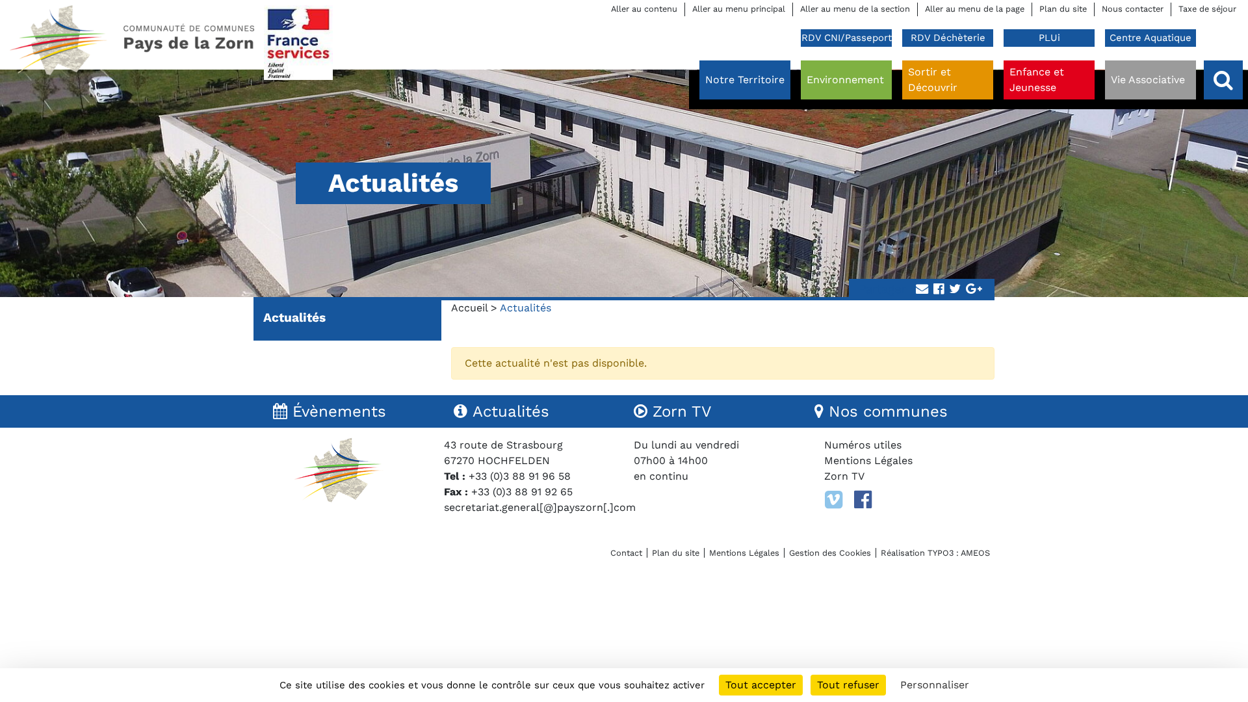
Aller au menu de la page (974, 9)
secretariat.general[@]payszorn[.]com (540, 507)
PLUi (1049, 38)
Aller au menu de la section (855, 9)
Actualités (294, 317)
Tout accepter (760, 685)
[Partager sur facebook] (938, 289)
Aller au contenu (644, 9)
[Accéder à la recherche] (1223, 79)
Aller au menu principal (738, 9)
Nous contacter (1133, 9)
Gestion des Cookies (830, 553)
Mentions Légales (868, 460)
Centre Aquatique (1150, 38)
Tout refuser (848, 685)
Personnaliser (934, 685)
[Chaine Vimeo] (834, 499)
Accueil (469, 308)
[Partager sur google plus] (974, 289)
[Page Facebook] (863, 499)
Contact (626, 553)
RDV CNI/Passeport (846, 38)
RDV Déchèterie (948, 38)
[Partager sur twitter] (955, 289)
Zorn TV (844, 476)
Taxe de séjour (1207, 9)
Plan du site (1063, 9)
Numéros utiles (863, 445)
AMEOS (975, 553)
